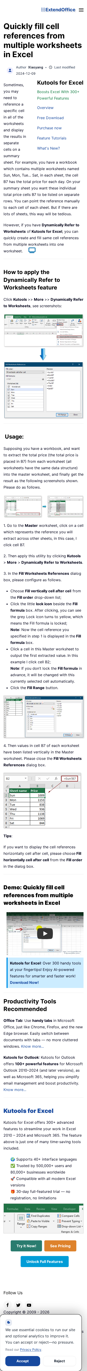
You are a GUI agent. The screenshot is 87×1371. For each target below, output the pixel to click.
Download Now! (24, 982)
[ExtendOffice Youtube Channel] (29, 1304)
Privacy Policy (30, 1349)
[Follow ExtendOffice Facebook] (7, 1304)
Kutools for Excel (28, 1110)
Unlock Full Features (44, 1261)
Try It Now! (26, 1246)
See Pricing (60, 1246)
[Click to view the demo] (29, 251)
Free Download (50, 117)
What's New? (48, 148)
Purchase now (49, 128)
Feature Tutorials (51, 138)
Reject (59, 1361)
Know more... (32, 1046)
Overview (45, 107)
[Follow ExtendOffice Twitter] (18, 1304)
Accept (22, 1361)
